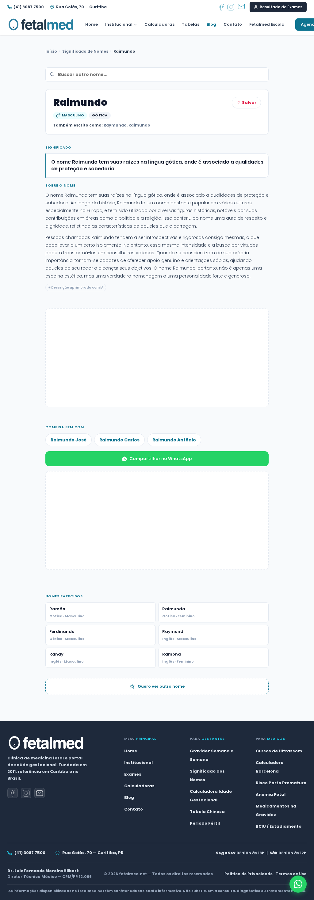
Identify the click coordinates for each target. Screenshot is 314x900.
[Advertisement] (157, 358)
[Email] (241, 7)
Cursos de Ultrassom (279, 751)
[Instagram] (231, 7)
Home (91, 24)
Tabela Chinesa (207, 812)
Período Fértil (205, 823)
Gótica (100, 115)
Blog (211, 24)
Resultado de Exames (281, 6)
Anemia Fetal (270, 794)
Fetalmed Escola (267, 24)
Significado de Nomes (85, 51)
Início (51, 51)
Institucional (118, 24)
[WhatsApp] (298, 884)
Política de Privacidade (248, 873)
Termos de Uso (291, 873)
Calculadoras (159, 24)
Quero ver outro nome (161, 686)
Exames (132, 774)
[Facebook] (221, 7)
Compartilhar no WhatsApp (160, 459)
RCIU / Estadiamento (278, 826)
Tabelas (190, 24)
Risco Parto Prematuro (281, 783)
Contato (233, 24)
